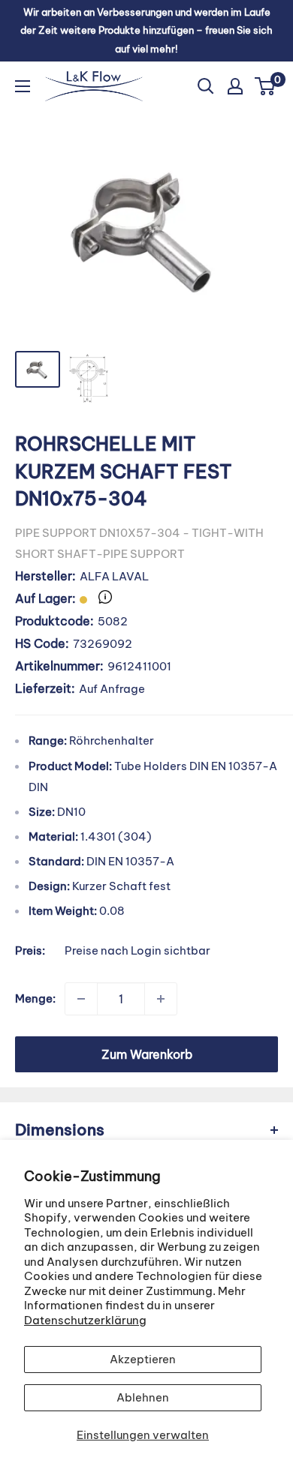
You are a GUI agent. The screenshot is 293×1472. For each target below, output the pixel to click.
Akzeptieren (143, 1359)
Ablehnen (142, 1397)
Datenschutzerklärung (85, 1320)
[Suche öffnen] (206, 86)
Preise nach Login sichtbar (137, 950)
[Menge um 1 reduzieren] (81, 999)
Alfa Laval (114, 576)
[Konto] (235, 86)
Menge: (35, 998)
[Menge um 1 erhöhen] (161, 999)
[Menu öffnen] (22, 86)
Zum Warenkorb (146, 1054)
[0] (265, 86)
